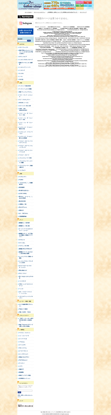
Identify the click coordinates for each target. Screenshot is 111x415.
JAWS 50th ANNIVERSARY (23, 109)
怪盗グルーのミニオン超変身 (26, 63)
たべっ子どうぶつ (23, 354)
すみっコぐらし (23, 348)
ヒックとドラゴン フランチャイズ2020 (26, 261)
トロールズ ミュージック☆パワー (26, 297)
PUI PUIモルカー (23, 360)
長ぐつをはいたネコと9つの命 (26, 277)
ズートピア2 (22, 344)
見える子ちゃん (23, 207)
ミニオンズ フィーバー (25, 67)
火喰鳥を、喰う (23, 204)
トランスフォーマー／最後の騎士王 (26, 166)
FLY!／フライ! (22, 273)
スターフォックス (23, 47)
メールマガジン (24, 383)
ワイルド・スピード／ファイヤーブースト (26, 141)
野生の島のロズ (23, 270)
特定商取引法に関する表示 (63, 412)
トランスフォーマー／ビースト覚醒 (26, 161)
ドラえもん (22, 341)
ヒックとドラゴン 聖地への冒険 (26, 257)
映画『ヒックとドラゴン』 (26, 92)
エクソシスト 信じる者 (25, 105)
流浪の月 (21, 210)
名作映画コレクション (24, 378)
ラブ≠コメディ (22, 176)
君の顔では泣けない (24, 190)
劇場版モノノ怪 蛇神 (24, 222)
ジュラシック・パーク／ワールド (26, 132)
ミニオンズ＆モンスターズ (26, 59)
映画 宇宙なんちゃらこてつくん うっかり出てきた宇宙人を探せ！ (26, 52)
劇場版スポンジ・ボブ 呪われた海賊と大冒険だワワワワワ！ (26, 235)
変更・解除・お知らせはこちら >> (25, 395)
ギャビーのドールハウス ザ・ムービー (25, 266)
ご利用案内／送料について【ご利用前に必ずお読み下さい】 (62, 12)
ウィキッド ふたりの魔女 (25, 89)
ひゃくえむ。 (22, 242)
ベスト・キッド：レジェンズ (26, 95)
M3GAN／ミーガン (24, 102)
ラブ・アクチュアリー (24, 99)
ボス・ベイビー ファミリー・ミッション (25, 292)
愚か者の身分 (22, 201)
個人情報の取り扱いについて (48, 412)
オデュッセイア (23, 56)
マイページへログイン (39, 12)
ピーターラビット (23, 351)
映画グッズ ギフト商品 (25, 375)
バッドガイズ (22, 281)
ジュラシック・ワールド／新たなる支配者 (26, 137)
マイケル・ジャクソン (24, 332)
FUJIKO (21, 179)
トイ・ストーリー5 (24, 335)
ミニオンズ (22, 70)
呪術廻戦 (21, 372)
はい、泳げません (23, 213)
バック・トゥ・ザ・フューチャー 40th (26, 114)
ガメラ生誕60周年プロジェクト (26, 305)
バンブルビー (22, 170)
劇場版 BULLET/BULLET (25, 248)
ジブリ (20, 366)
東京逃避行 (22, 187)
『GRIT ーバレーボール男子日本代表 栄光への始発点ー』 (26, 320)
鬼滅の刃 (21, 369)
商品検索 (20, 39)
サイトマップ (83, 12)
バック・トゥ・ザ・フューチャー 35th (26, 118)
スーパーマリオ (23, 338)
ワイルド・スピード (24, 155)
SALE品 (21, 79)
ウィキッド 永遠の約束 (25, 86)
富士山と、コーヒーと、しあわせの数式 (26, 197)
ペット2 (21, 288)
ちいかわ (21, 73)
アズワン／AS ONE (24, 245)
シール (20, 76)
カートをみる (28, 12)
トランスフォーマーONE (25, 158)
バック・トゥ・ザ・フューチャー (26, 123)
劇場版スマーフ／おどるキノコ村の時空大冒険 (26, 252)
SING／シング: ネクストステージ (26, 284)
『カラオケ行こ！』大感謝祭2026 (26, 183)
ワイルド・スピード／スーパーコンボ (26, 151)
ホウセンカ (22, 239)
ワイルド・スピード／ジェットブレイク (26, 146)
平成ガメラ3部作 (23, 309)
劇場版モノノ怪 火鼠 (24, 225)
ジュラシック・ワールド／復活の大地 (26, 128)
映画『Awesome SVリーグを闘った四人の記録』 (26, 325)
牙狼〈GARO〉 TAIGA (25, 312)
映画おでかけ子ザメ (24, 357)
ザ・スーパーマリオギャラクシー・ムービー (26, 229)
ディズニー (22, 363)
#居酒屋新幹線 (22, 216)
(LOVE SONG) (23, 193)
